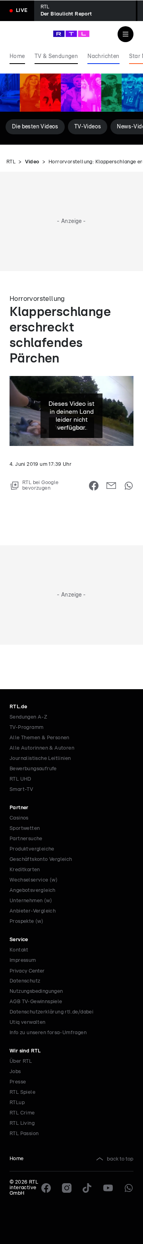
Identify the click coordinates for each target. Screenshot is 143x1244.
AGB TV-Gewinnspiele (36, 1001)
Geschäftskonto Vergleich (41, 859)
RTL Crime (22, 1113)
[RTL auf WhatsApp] (128, 1188)
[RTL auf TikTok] (87, 1188)
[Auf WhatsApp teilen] (128, 485)
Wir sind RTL (25, 1051)
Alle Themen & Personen (40, 737)
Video (32, 162)
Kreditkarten (25, 869)
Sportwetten (25, 828)
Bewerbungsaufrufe (33, 768)
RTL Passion (24, 1133)
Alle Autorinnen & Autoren (42, 748)
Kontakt (19, 950)
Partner (19, 807)
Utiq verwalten (28, 1022)
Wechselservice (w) (34, 880)
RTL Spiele (22, 1092)
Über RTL (21, 1061)
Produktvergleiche (32, 849)
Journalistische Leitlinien (40, 758)
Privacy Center (27, 971)
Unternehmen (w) (31, 900)
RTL (10, 162)
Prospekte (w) (26, 921)
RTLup (17, 1102)
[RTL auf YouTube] (108, 1188)
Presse (18, 1082)
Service (19, 939)
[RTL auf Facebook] (46, 1188)
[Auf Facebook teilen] (94, 485)
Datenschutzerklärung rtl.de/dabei (51, 1012)
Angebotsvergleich (33, 890)
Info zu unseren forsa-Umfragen (48, 1032)
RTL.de (18, 706)
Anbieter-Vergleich (33, 911)
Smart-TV (21, 789)
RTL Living (22, 1123)
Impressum (23, 960)
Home (17, 1158)
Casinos (19, 818)
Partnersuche (26, 838)
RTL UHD (20, 779)
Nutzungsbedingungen (36, 991)
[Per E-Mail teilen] (111, 485)
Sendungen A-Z (28, 717)
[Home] (71, 34)
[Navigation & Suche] (125, 34)
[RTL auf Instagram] (67, 1188)
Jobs (15, 1071)
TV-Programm (26, 727)
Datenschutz (25, 981)
